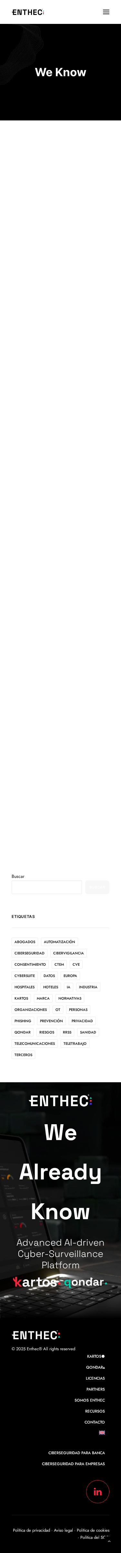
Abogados (25, 941)
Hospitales (25, 987)
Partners (95, 1389)
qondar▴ (95, 1367)
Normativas (69, 998)
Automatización (59, 941)
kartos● (96, 1356)
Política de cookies (93, 1530)
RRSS (67, 1032)
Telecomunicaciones (35, 1043)
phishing (23, 1020)
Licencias (95, 1378)
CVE (76, 964)
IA (68, 987)
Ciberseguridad (30, 953)
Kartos (21, 998)
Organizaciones (31, 1009)
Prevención (51, 1020)
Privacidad (82, 1020)
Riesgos (46, 1032)
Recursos (95, 1411)
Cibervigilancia (68, 953)
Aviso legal (64, 1530)
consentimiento (30, 964)
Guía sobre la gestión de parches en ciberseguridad (59, 427)
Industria (88, 987)
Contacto (95, 1422)
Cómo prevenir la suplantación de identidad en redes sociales (58, 587)
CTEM (59, 964)
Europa (70, 975)
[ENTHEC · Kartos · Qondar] (28, 12)
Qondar (23, 1032)
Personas (78, 1009)
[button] (106, 12)
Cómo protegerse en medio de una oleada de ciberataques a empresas (55, 250)
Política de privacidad (31, 1530)
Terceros (23, 1054)
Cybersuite (25, 975)
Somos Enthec (90, 1400)
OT (57, 1009)
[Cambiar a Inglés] (104, 1434)
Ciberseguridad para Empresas (73, 1464)
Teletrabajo (75, 1043)
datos (49, 975)
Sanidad (88, 1032)
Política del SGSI (94, 1537)
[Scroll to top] (109, 1540)
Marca (43, 998)
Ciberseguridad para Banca (76, 1453)
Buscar (18, 876)
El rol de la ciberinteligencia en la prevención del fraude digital (60, 773)
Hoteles (50, 987)
